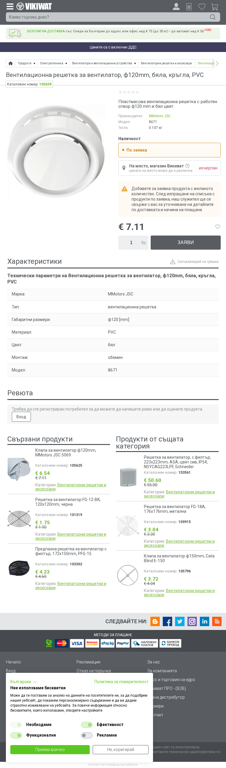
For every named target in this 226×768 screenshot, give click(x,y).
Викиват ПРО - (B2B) (166, 688)
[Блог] (155, 621)
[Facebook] (167, 621)
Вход (21, 416)
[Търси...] (212, 17)
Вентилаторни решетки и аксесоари (70, 487)
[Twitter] (180, 621)
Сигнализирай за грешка (198, 262)
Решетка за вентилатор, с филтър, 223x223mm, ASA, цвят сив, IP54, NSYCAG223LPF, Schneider (177, 462)
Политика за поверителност (121, 681)
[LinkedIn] (204, 621)
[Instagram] (192, 621)
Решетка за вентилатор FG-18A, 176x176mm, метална (175, 509)
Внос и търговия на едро (171, 679)
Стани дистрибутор (166, 697)
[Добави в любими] (218, 227)
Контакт (155, 714)
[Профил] (176, 6)
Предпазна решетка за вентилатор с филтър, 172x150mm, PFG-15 (71, 551)
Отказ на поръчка (94, 670)
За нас (153, 662)
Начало (13, 662)
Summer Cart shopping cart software (113, 764)
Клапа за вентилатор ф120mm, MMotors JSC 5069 (65, 452)
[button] (23, 681)
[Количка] (217, 7)
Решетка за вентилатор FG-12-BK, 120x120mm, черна (68, 502)
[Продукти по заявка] (188, 6)
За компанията (162, 670)
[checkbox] (16, 725)
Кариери (155, 706)
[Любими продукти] (201, 6)
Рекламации (88, 662)
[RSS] (217, 621)
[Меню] (9, 6)
